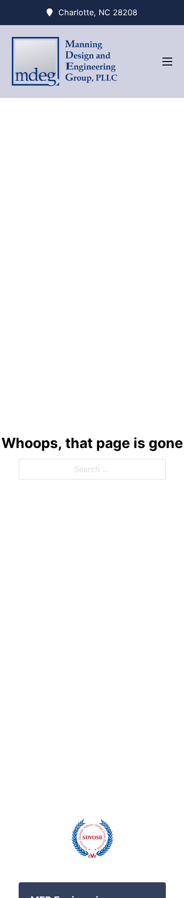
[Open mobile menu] (167, 61)
